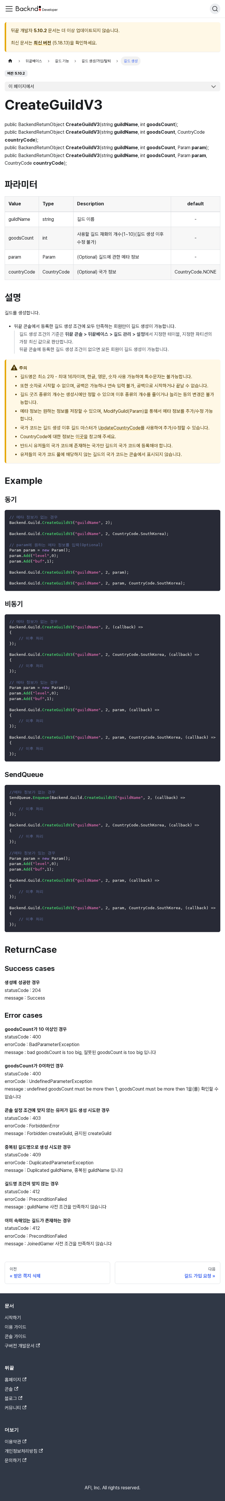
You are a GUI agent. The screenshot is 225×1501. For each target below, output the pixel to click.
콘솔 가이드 (15, 1336)
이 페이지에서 (21, 86)
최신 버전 (42, 43)
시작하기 (13, 1318)
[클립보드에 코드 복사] (213, 517)
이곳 (80, 436)
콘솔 (9, 1389)
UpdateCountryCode (119, 428)
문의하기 (13, 1460)
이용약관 (13, 1442)
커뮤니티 (13, 1408)
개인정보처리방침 (21, 1451)
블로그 (11, 1398)
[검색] (215, 9)
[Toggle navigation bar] (9, 8)
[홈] (10, 61)
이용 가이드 (15, 1327)
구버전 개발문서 (20, 1346)
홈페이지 (13, 1380)
